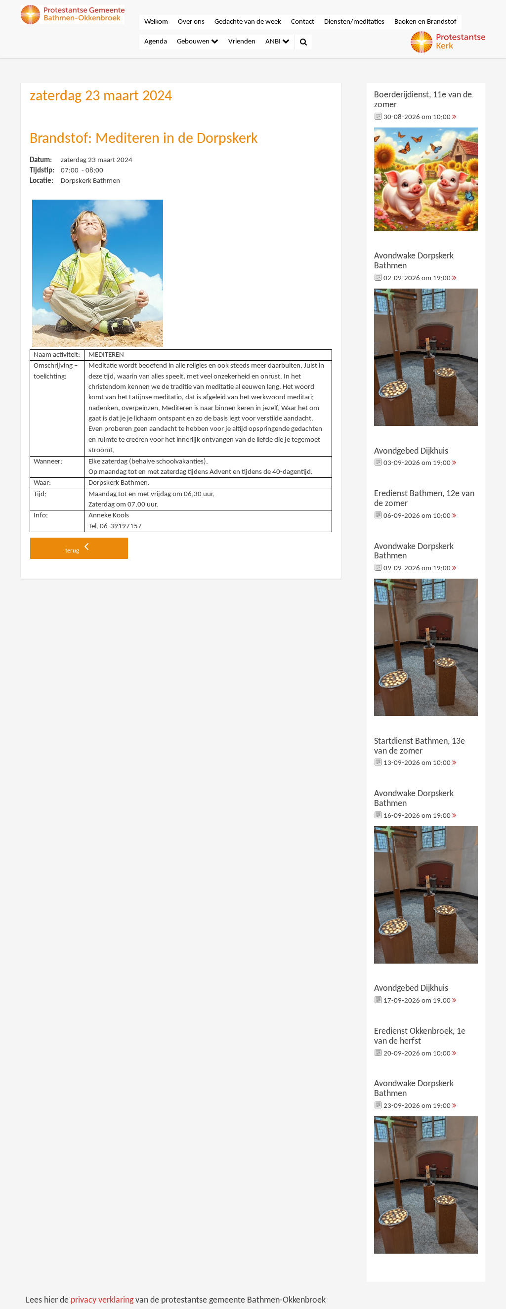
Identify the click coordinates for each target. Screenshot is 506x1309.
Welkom (156, 22)
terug (73, 551)
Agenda (155, 41)
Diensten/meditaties (354, 22)
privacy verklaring (102, 1300)
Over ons (191, 22)
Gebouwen (194, 41)
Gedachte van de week (247, 22)
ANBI (273, 41)
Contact (302, 22)
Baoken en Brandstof (425, 22)
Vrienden (241, 41)
